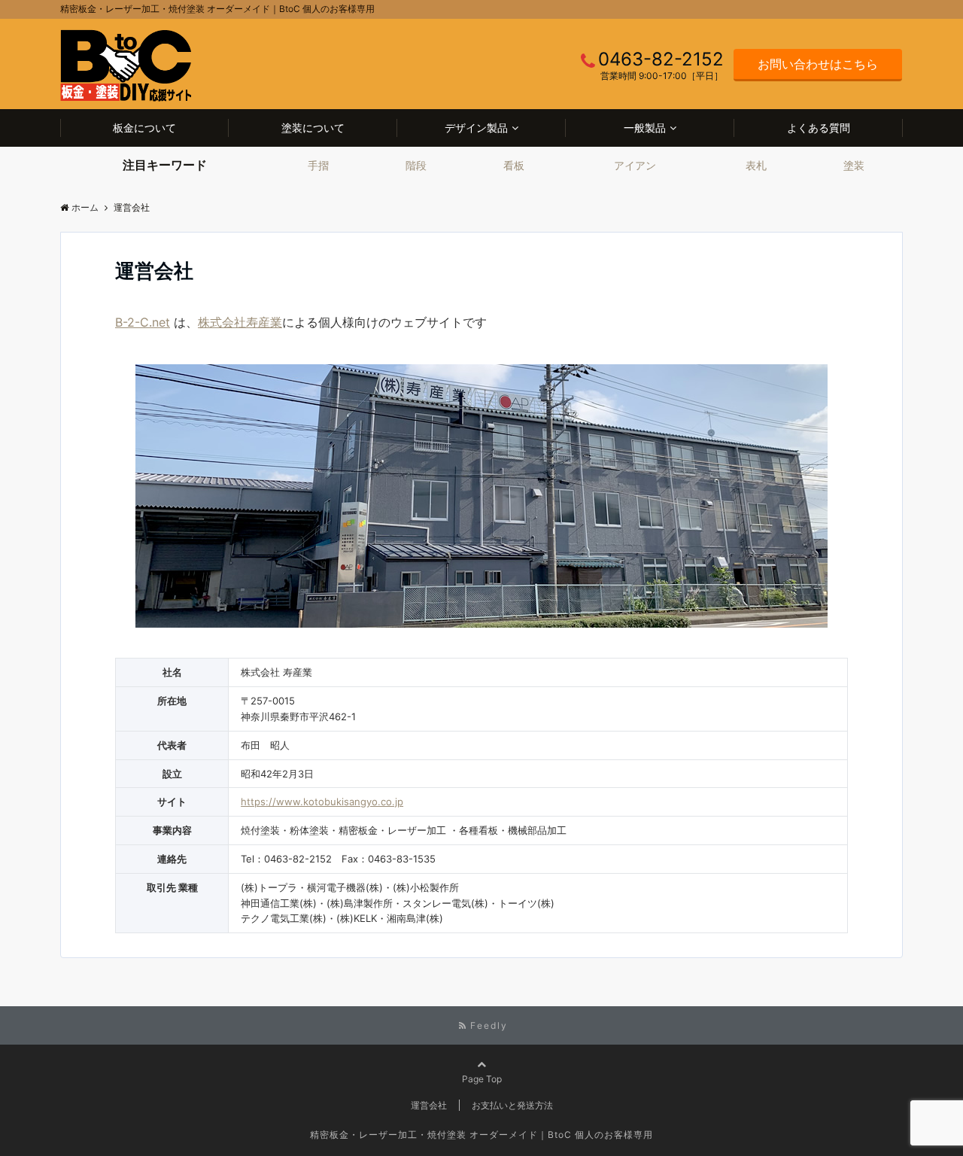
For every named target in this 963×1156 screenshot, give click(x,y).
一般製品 (645, 127)
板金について (144, 127)
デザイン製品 (476, 127)
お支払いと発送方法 (512, 1105)
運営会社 (429, 1105)
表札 (756, 165)
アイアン (635, 165)
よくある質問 (818, 127)
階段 (416, 165)
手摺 (318, 165)
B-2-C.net (142, 322)
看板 (513, 165)
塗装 (853, 165)
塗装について (313, 127)
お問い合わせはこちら (818, 63)
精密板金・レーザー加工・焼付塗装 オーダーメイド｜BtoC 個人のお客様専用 (481, 1134)
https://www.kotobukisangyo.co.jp (322, 802)
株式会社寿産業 (240, 322)
